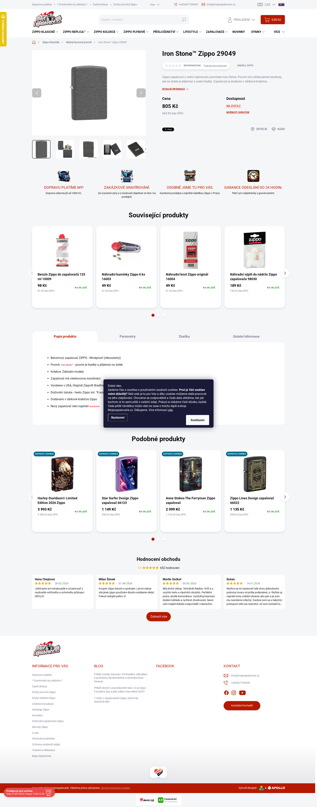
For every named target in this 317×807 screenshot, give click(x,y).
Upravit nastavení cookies (115, 787)
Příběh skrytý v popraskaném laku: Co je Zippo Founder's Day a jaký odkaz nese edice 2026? (120, 689)
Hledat (184, 19)
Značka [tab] (184, 336)
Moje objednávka (41, 755)
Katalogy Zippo (40, 709)
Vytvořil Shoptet (247, 787)
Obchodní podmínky (43, 738)
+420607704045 (240, 682)
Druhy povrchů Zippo (125, 4)
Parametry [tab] (128, 336)
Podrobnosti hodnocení (215, 65)
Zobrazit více (158, 616)
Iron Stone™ (67, 364)
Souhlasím (198, 420)
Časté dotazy (100, 4)
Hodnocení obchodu (158, 559)
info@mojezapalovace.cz (245, 675)
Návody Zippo (40, 726)
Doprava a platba (42, 4)
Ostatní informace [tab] (246, 336)
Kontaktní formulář (242, 705)
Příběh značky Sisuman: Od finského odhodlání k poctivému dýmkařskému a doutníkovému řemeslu (120, 678)
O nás (35, 732)
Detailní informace (173, 89)
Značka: (245, 65)
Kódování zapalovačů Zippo (48, 721)
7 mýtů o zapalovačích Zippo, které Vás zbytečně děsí (116, 700)
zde (170, 410)
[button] (153, 315)
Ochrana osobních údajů (46, 744)
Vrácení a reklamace (43, 750)
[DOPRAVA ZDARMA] (62, 474)
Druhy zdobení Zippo (43, 697)
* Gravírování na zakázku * (72, 4)
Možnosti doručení (237, 112)
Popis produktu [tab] (65, 336)
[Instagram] (233, 692)
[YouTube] (242, 692)
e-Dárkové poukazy (43, 703)
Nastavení (117, 417)
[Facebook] (226, 692)
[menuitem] (45, 31)
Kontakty (37, 715)
